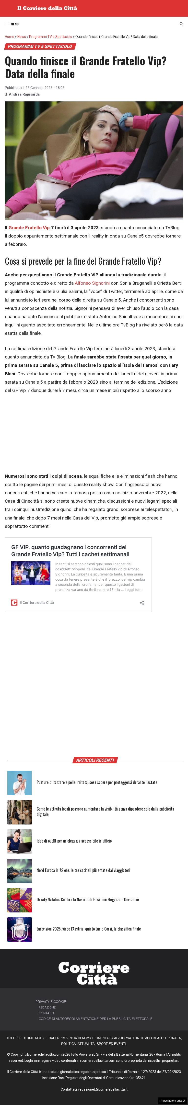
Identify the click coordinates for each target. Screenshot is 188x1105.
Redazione (47, 1007)
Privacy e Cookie (50, 1002)
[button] (181, 24)
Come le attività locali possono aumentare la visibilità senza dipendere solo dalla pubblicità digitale (105, 811)
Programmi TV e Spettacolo (50, 37)
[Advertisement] (94, 436)
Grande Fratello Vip (29, 227)
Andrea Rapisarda (24, 94)
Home (9, 37)
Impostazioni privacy (172, 1100)
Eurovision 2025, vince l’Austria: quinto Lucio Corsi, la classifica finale (89, 929)
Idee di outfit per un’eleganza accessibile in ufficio (74, 841)
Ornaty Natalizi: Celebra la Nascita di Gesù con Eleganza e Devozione (88, 899)
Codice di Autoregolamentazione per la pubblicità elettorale (96, 1019)
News (21, 37)
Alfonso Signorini (92, 283)
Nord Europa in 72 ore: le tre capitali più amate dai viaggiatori (83, 870)
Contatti (46, 1013)
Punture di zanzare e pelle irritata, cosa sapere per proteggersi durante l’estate (97, 782)
